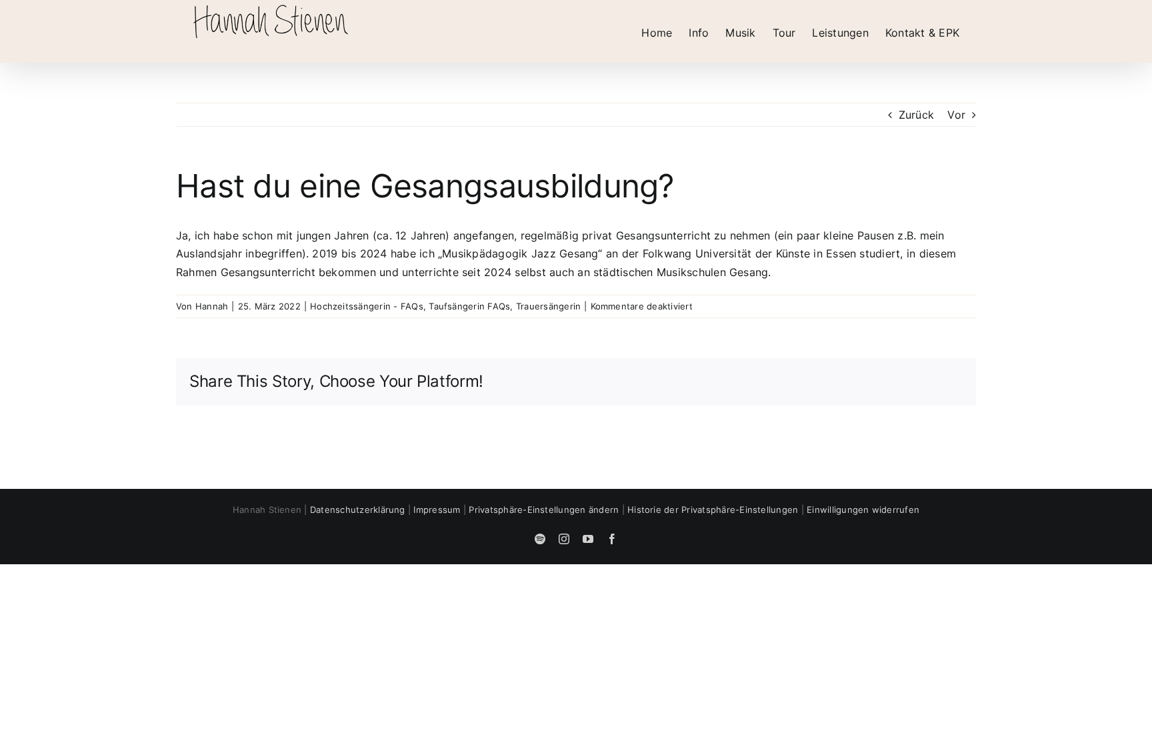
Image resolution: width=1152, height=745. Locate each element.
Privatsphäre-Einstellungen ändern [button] (544, 509)
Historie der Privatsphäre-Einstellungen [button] (712, 509)
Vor (956, 114)
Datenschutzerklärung (357, 509)
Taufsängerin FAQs (469, 306)
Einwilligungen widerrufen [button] (863, 509)
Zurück (916, 114)
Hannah (211, 306)
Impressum (436, 509)
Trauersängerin (548, 306)
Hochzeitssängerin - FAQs (366, 306)
